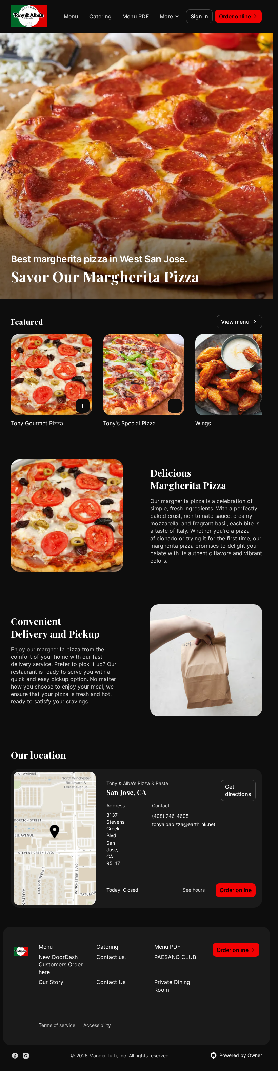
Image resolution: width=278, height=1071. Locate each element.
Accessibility (97, 1025)
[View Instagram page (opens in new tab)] (26, 1056)
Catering (100, 16)
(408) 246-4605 (170, 816)
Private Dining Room (172, 986)
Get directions (238, 790)
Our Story (51, 982)
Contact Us (110, 982)
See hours (194, 890)
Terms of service (57, 1025)
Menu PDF (135, 16)
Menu (71, 16)
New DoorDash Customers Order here (61, 964)
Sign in (199, 16)
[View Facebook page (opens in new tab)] (15, 1056)
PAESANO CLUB (175, 957)
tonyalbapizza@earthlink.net (183, 824)
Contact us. (111, 957)
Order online (236, 890)
